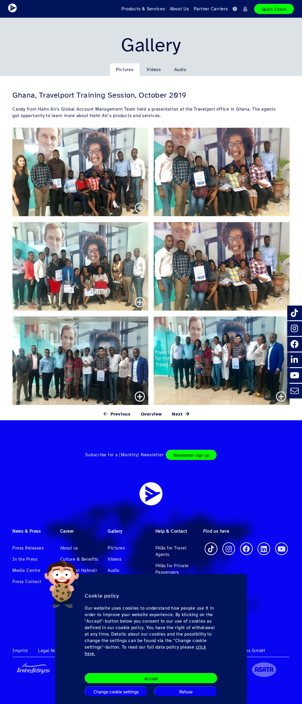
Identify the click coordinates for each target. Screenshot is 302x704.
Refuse (186, 692)
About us (69, 548)
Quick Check (274, 9)
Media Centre (26, 570)
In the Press (24, 559)
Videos (154, 69)
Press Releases (28, 548)
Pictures (125, 69)
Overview (151, 414)
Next (178, 414)
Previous (120, 414)
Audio (180, 69)
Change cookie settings (116, 692)
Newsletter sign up (191, 455)
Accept (151, 678)
